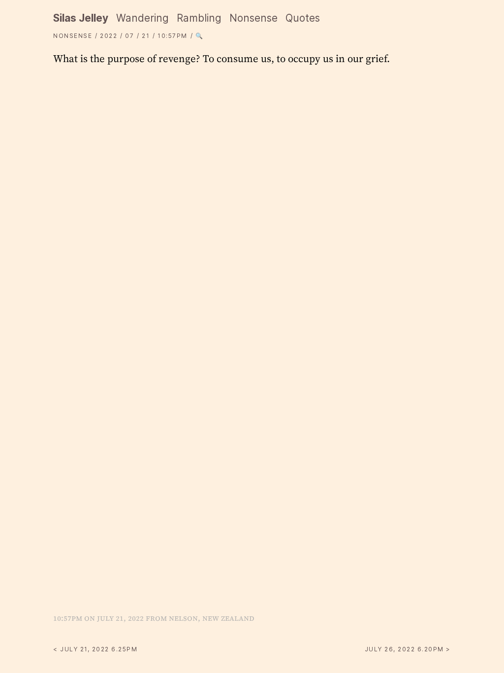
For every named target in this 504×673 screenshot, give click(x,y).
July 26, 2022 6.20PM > (408, 649)
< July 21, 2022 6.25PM (95, 649)
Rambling (199, 18)
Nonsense (253, 18)
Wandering (142, 18)
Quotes (302, 18)
